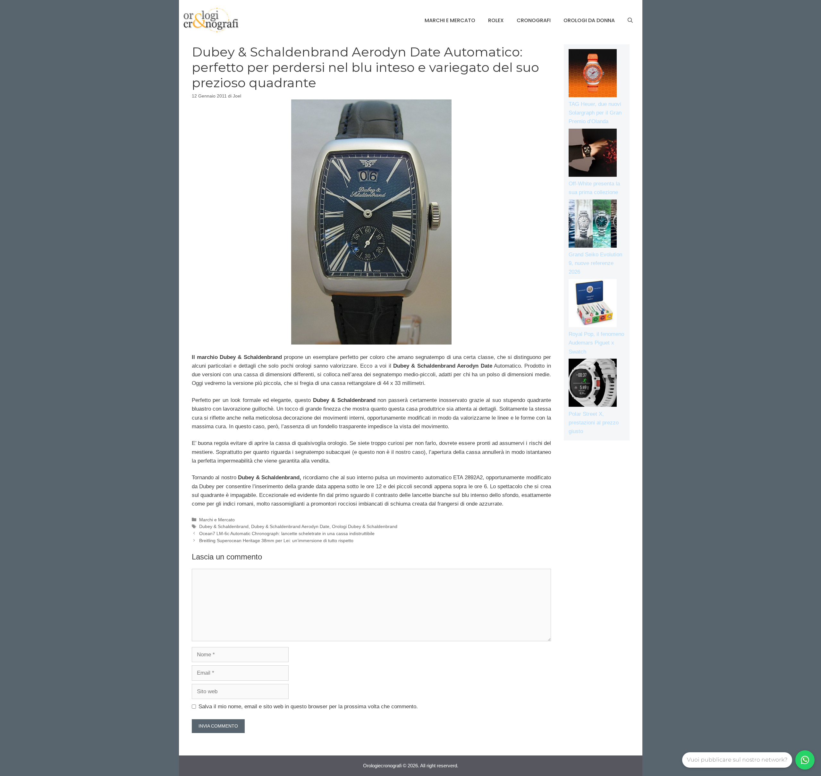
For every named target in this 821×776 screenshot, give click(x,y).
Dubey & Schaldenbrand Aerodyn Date (290, 526)
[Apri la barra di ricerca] (630, 21)
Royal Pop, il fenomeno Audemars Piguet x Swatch (596, 342)
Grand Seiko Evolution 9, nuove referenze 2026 (595, 263)
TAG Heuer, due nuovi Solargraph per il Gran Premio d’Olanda (595, 112)
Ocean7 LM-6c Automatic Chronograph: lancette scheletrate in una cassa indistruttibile (287, 533)
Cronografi (534, 20)
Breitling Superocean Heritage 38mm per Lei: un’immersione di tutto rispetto (276, 540)
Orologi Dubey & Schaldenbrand (364, 526)
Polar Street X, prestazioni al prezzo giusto (594, 422)
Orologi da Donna (589, 20)
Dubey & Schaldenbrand (224, 526)
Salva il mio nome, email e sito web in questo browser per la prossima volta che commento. (308, 707)
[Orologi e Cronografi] (211, 20)
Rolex (496, 20)
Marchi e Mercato (450, 20)
